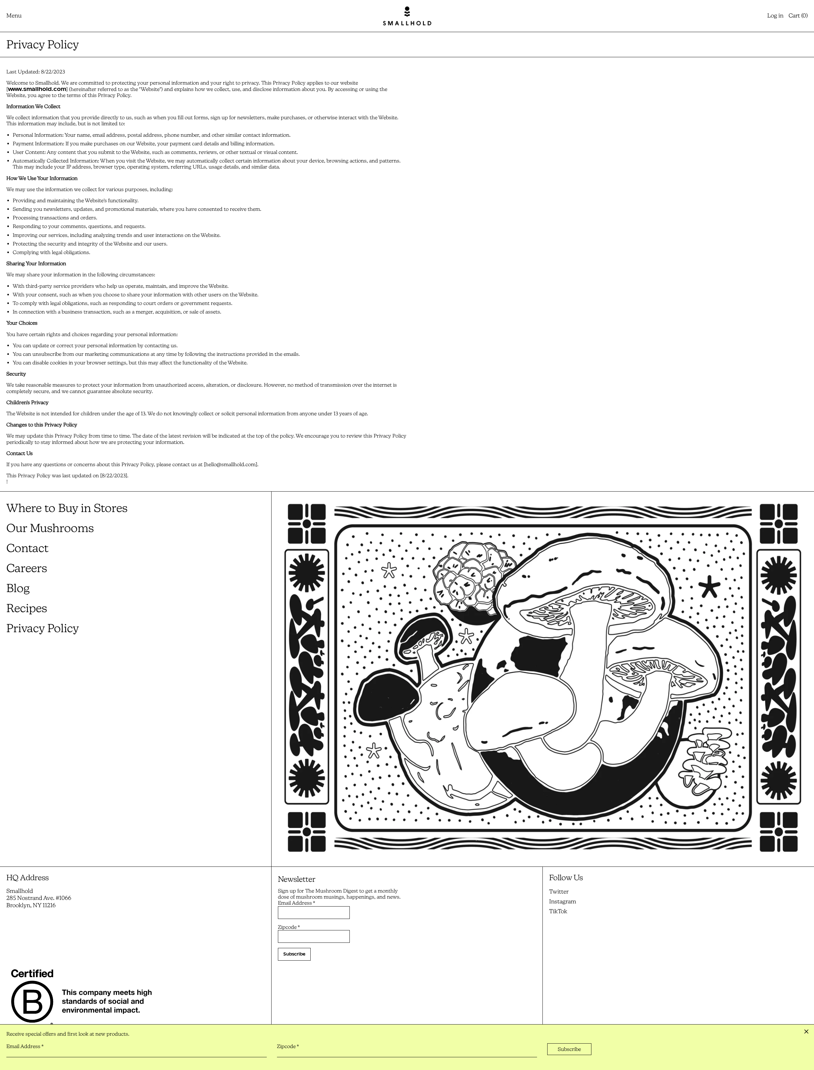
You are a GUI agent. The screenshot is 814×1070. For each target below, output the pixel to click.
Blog (18, 588)
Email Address (296, 903)
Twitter (559, 891)
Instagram (562, 901)
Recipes (26, 608)
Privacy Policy (42, 628)
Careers (26, 568)
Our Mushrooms (50, 528)
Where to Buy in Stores (67, 508)
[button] (798, 16)
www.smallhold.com (37, 89)
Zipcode (289, 927)
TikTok (558, 911)
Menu (14, 15)
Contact (27, 548)
